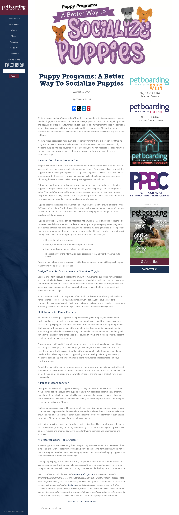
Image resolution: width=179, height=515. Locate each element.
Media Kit (14, 47)
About (14, 30)
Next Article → (92, 501)
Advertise (14, 42)
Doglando (72, 485)
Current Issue (14, 18)
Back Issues (14, 24)
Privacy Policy (14, 59)
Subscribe (14, 53)
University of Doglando (83, 474)
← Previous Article (73, 501)
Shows (14, 36)
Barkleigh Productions (16, 512)
